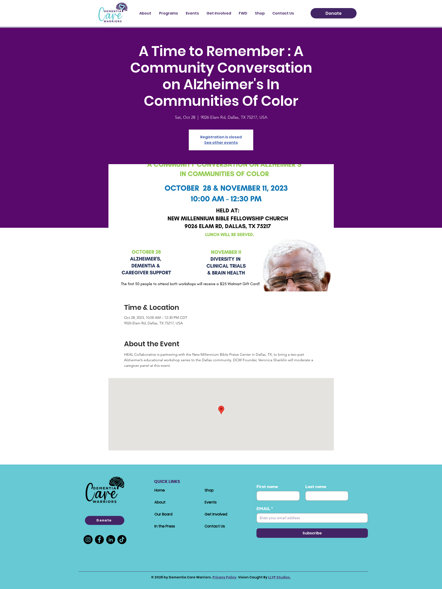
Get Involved (216, 514)
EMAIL (264, 508)
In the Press (164, 526)
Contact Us (215, 526)
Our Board (163, 514)
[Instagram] (88, 539)
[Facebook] (99, 539)
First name (267, 486)
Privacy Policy (224, 577)
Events (211, 502)
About (160, 502)
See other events (221, 142)
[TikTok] (121, 539)
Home (159, 490)
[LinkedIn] (110, 539)
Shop (209, 490)
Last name (315, 486)
